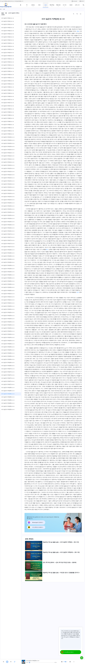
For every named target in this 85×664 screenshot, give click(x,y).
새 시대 (64, 4)
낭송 (45, 4)
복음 (78, 31)
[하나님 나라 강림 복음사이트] (5, 5)
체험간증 (58, 4)
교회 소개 (77, 4)
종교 (47, 249)
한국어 (82, 1)
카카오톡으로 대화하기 (69, 652)
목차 (26, 13)
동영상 (33, 4)
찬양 (39, 4)
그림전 (70, 4)
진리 (78, 292)
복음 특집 (52, 4)
